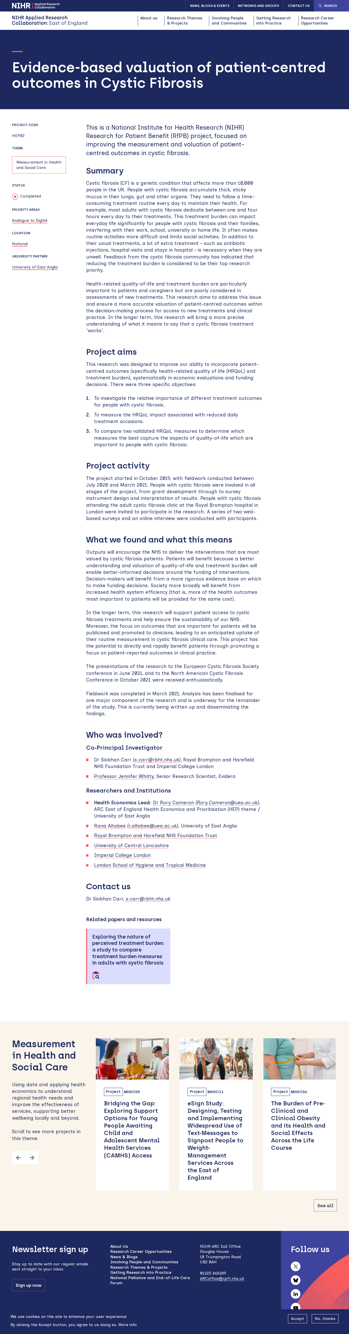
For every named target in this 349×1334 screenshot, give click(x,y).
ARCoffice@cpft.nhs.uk (222, 1278)
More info (127, 1324)
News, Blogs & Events (209, 6)
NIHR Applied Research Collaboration (36, 5)
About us (148, 18)
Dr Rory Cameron (173, 803)
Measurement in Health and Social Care (38, 165)
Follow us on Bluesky (295, 1280)
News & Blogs (124, 1256)
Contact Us (299, 6)
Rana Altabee (110, 826)
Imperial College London (122, 855)
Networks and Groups (258, 6)
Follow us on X (295, 1266)
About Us (119, 1246)
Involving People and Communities (229, 21)
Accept (297, 1318)
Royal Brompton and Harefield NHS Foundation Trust (155, 835)
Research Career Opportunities (317, 21)
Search (330, 6)
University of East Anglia (35, 267)
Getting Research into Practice (273, 21)
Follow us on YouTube (295, 1308)
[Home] (49, 21)
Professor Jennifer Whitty (124, 776)
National (20, 243)
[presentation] (18, 1157)
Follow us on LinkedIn (295, 1294)
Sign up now (28, 1285)
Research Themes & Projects (184, 21)
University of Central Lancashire (131, 845)
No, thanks (325, 1318)
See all (325, 1205)
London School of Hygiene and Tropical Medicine (150, 865)
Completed (30, 196)
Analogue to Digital (29, 220)
